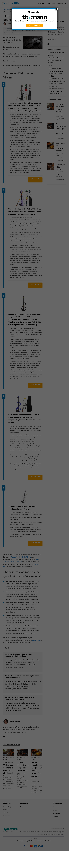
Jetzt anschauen (34, 26)
